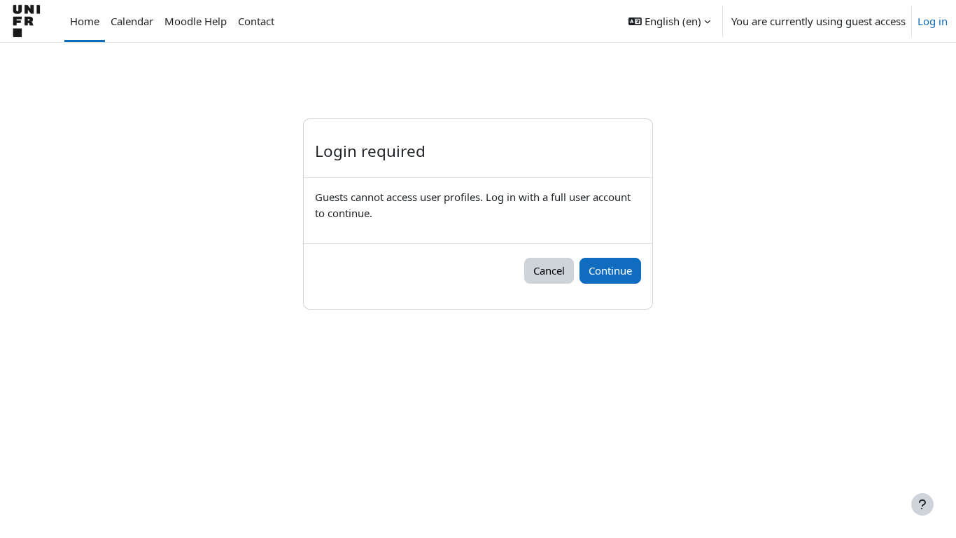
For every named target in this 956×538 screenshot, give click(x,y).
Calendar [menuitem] (132, 21)
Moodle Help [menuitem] (195, 21)
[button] (669, 21)
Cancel (549, 270)
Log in (933, 21)
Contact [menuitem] (256, 21)
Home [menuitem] (84, 21)
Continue (610, 270)
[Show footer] (922, 504)
